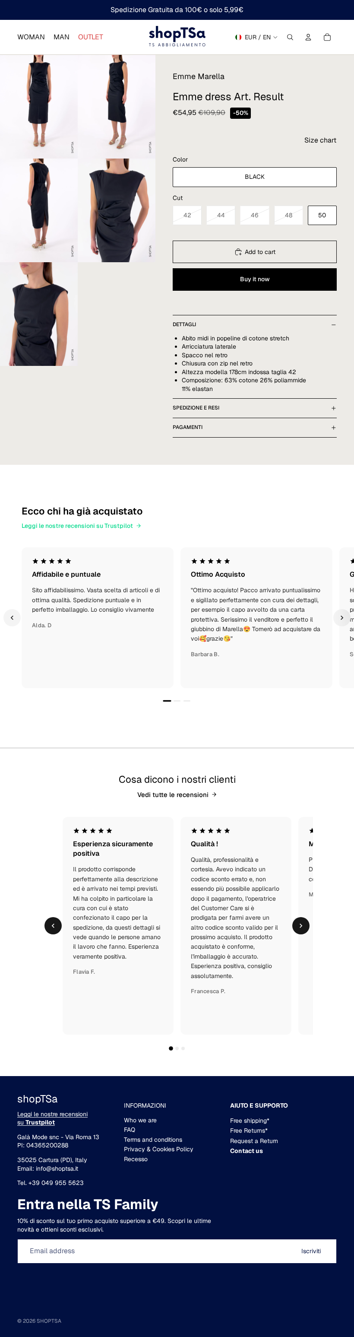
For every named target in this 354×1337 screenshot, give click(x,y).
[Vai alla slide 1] (167, 701)
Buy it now (255, 279)
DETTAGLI (184, 324)
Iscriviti (311, 1251)
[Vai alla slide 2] (177, 701)
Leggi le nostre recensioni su (52, 1118)
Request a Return (254, 1141)
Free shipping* (249, 1120)
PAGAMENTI (187, 427)
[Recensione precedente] (12, 617)
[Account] (308, 37)
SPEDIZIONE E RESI (196, 407)
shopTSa (49, 1321)
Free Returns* (249, 1130)
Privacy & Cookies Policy (158, 1149)
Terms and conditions (153, 1139)
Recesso (136, 1159)
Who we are (140, 1120)
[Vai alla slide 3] (186, 701)
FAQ (129, 1130)
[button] (320, 140)
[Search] (290, 37)
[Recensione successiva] (342, 617)
